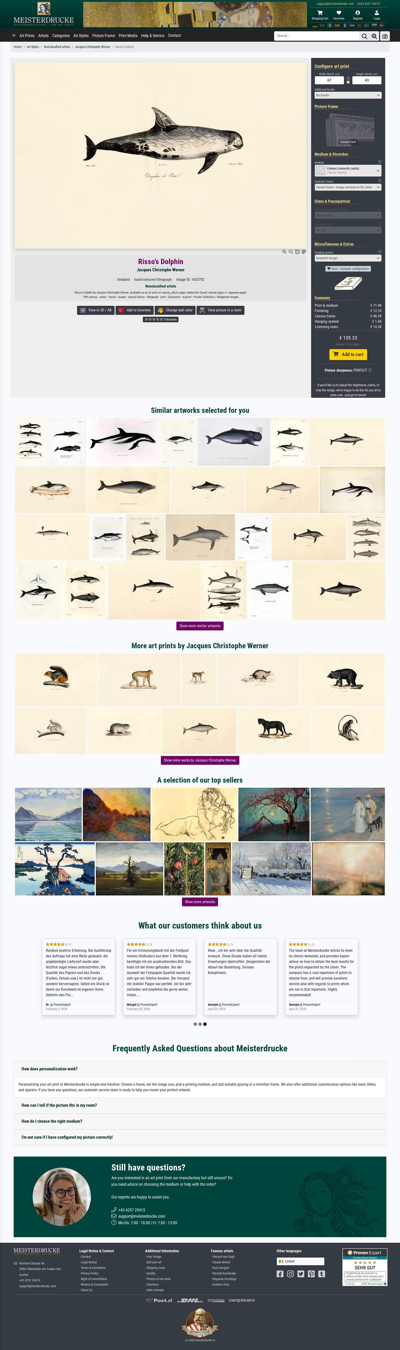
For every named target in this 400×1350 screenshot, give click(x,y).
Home (18, 47)
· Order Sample (154, 1290)
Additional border (325, 89)
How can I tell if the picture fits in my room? (59, 1105)
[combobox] (348, 95)
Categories (61, 35)
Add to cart (350, 354)
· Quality (150, 1273)
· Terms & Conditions (92, 1268)
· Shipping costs (155, 1268)
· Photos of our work (157, 1279)
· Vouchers (152, 1285)
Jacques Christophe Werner (92, 47)
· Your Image (153, 1257)
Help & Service (152, 35)
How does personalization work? (50, 1069)
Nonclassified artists (57, 47)
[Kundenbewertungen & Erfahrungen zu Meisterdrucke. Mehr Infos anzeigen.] (365, 1267)
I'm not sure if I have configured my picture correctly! (67, 1137)
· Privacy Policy (88, 1273)
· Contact (85, 1257)
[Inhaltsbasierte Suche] (374, 36)
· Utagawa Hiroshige (224, 1279)
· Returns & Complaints (93, 1285)
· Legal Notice (88, 1262)
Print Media (128, 35)
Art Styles (81, 35)
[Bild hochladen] (385, 36)
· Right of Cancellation (93, 1279)
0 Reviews (170, 319)
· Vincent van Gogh (223, 1257)
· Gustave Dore (220, 1285)
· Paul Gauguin (220, 1268)
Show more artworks (200, 902)
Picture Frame (103, 35)
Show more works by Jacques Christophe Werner (200, 760)
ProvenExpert (62, 1005)
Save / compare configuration (350, 269)
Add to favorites (137, 310)
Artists (43, 35)
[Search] (364, 36)
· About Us (85, 1290)
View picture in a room (223, 310)
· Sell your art (153, 1262)
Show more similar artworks (200, 626)
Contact (174, 35)
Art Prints (26, 35)
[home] (14, 35)
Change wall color (178, 310)
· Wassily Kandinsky (223, 1273)
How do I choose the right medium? (52, 1121)
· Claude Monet (220, 1262)
